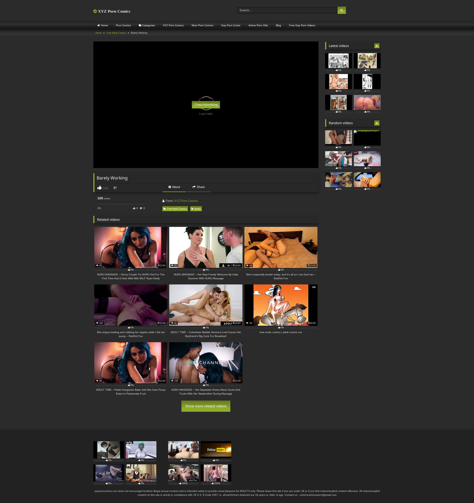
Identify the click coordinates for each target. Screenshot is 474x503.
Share (200, 187)
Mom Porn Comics (202, 25)
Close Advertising (206, 104)
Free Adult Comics (116, 32)
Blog (278, 25)
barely (197, 208)
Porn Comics (123, 25)
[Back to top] (462, 492)
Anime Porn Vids (258, 25)
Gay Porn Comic (231, 25)
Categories (148, 25)
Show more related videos (206, 406)
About (176, 187)
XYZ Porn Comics (113, 11)
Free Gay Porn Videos (302, 25)
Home (104, 25)
